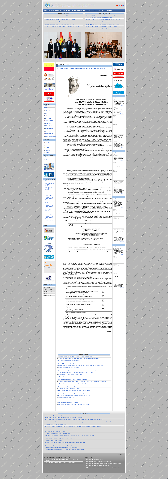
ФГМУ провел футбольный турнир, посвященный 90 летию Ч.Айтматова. (71, 399)
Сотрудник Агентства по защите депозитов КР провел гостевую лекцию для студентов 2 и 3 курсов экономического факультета (82, 381)
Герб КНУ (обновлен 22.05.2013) (48, 210)
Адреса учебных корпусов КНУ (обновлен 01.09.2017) (49, 184)
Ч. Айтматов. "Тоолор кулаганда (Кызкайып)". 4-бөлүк (49, 206)
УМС (46, 115)
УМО (46, 113)
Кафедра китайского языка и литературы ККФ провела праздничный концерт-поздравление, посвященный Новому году (80, 393)
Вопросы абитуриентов (49, 181)
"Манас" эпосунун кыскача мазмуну (49, 203)
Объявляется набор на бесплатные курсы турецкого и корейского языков (99, 21)
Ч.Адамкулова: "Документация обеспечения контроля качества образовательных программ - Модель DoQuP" (65, 442)
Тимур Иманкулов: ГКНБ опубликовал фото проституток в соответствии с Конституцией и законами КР (64, 417)
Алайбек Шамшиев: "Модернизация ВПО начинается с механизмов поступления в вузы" (61, 447)
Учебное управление (49, 120)
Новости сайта (48, 158)
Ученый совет (48, 110)
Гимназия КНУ (48, 118)
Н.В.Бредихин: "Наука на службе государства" (53, 440)
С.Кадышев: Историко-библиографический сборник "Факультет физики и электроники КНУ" (62, 436)
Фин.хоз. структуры (49, 133)
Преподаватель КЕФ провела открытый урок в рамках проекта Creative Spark (72, 379)
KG (119, 5)
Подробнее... (122, 105)
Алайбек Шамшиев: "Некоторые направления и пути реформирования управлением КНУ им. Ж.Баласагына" (65, 449)
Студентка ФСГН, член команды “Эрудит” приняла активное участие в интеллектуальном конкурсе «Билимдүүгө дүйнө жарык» (82, 363)
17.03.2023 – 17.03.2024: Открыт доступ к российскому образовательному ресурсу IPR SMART (62, 26)
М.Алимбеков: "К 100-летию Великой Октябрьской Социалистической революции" (60, 438)
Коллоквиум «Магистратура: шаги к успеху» (66, 400)
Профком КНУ (48, 131)
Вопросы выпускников (49, 193)
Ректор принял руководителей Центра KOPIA (94, 459)
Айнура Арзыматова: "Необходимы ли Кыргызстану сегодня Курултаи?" (58, 445)
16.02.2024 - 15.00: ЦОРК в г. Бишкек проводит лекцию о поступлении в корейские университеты (104, 15)
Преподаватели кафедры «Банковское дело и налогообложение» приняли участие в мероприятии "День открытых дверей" (81, 370)
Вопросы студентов (48, 195)
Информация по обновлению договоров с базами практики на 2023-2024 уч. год (60, 19)
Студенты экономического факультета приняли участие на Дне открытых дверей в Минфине (75, 372)
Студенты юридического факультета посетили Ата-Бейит (69, 388)
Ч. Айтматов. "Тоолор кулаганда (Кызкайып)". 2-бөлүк (49, 217)
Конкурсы (47, 152)
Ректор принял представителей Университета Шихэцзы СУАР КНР (98, 465)
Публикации (48, 150)
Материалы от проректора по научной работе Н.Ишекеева (56, 21)
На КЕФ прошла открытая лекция (64, 377)
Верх (121, 454)
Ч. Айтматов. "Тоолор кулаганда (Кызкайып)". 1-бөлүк (49, 198)
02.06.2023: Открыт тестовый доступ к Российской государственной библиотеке (60, 24)
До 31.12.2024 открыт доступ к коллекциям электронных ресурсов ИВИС (99, 22)
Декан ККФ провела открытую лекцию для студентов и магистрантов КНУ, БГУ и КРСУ (74, 390)
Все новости (48, 142)
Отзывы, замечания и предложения (49, 212)
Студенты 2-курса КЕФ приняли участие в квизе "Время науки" (69, 376)
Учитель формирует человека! (63, 369)
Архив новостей (49, 144)
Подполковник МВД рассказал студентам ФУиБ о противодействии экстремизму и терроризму (75, 407)
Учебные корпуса (48, 135)
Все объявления (49, 145)
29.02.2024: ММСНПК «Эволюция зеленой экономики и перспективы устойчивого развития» (103, 24)
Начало (45, 107)
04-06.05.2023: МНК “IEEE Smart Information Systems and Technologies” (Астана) (60, 462)
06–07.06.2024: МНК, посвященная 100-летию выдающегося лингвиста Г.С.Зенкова (101, 26)
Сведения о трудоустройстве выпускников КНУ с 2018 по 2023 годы (57, 15)
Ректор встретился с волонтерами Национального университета (98, 461)
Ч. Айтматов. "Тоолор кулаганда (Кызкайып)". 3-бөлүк (49, 221)
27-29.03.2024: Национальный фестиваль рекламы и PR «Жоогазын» (99, 17)
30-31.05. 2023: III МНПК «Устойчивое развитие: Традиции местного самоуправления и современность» (61, 460)
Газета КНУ (48, 147)
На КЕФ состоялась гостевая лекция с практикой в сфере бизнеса (70, 374)
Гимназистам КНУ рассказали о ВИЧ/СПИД (66, 397)
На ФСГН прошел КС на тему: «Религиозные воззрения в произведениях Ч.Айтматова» (74, 395)
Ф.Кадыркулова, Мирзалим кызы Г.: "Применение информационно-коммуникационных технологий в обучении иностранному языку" (69, 435)
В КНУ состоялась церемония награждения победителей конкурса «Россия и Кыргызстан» (103, 467)
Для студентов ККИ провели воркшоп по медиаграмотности (69, 360)
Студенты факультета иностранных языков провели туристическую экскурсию (72, 383)
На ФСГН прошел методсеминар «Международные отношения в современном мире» (74, 404)
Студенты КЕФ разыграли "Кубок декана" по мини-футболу (69, 367)
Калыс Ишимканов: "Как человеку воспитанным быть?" (55, 431)
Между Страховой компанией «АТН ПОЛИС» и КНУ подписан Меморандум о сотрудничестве (75, 356)
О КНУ (46, 108)
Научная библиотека (49, 128)
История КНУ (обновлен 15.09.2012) (49, 191)
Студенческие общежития (50, 136)
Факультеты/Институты (50, 117)
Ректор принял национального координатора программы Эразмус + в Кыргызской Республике (103, 463)
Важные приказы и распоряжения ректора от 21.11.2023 (55, 22)
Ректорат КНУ (48, 112)
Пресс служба (48, 123)
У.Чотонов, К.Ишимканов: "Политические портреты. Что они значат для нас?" (59, 429)
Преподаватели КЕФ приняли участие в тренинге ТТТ (68, 402)
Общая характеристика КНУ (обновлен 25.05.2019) (49, 188)
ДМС (46, 126)
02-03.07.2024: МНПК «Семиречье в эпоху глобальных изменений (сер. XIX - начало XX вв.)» (103, 19)
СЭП (46, 159)
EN (123, 5)
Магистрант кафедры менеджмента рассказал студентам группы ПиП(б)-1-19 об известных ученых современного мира (80, 365)
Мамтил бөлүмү (48, 125)
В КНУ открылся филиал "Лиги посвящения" (66, 386)
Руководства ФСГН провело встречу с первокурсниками (68, 406)
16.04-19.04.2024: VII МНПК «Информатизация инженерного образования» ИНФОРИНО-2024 (103, 28)
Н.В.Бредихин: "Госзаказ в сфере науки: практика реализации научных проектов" (60, 428)
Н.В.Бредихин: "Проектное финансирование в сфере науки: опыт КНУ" (58, 433)
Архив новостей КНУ (48, 214)
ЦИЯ (46, 130)
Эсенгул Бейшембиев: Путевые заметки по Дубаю (54, 415)
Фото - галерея (48, 149)
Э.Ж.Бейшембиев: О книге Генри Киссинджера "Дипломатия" (56, 424)
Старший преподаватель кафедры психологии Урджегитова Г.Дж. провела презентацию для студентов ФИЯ (78, 358)
